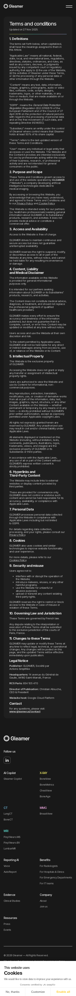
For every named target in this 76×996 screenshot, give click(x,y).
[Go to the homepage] (17, 738)
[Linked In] (7, 760)
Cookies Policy (17, 560)
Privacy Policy (24, 203)
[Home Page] (13, 6)
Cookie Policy (46, 203)
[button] (69, 6)
